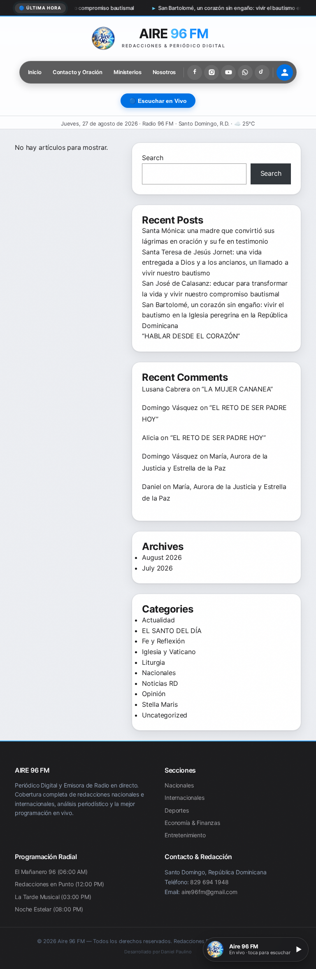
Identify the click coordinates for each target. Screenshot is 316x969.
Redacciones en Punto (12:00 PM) (59, 883)
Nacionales (158, 673)
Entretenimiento (185, 835)
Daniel (151, 486)
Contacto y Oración (77, 72)
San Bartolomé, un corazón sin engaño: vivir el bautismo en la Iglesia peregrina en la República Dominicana (214, 315)
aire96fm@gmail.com (209, 891)
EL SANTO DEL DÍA (171, 631)
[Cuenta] (284, 72)
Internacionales (184, 797)
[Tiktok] (262, 72)
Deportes (177, 810)
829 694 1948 (209, 881)
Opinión (153, 693)
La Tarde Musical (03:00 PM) (53, 896)
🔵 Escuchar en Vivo (158, 101)
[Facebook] (194, 72)
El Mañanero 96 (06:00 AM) (51, 871)
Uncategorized (164, 715)
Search (152, 158)
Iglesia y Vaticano (168, 652)
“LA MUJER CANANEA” (237, 389)
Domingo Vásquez (170, 407)
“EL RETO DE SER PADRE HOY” (218, 437)
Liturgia (153, 662)
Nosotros (164, 72)
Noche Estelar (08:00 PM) (49, 909)
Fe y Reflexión (163, 641)
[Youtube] (228, 72)
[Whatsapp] (245, 72)
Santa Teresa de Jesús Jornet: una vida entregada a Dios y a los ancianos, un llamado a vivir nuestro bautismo (215, 262)
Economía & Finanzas (192, 822)
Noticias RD (160, 683)
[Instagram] (211, 72)
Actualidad (158, 620)
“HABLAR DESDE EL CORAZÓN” (191, 336)
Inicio (35, 72)
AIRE (173, 34)
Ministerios (127, 72)
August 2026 (161, 557)
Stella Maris (159, 704)
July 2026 (157, 568)
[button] (256, 949)
